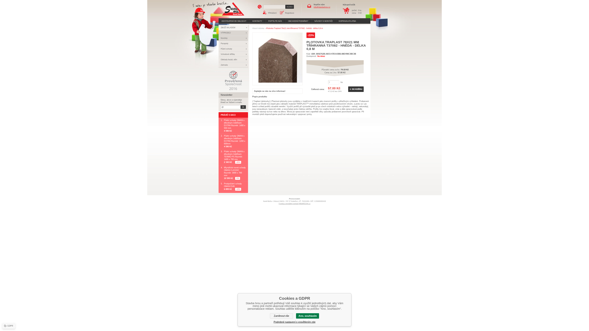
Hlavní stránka (258, 28)
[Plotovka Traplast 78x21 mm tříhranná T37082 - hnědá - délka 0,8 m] (277, 82)
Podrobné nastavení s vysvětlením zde (295, 322)
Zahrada (224, 65)
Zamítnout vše (281, 316)
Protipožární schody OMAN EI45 (233, 185)
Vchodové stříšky (228, 54)
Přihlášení (272, 13)
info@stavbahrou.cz (322, 7)
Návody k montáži (323, 21)
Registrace (289, 13)
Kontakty (257, 21)
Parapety (224, 43)
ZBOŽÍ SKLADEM (228, 28)
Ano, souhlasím (307, 316)
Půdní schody (226, 49)
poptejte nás (275, 21)
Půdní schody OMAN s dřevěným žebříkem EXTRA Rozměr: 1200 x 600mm (234, 140)
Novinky (224, 38)
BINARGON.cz (304, 204)
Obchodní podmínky (298, 21)
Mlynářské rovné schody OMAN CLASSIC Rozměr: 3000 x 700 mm (235, 171)
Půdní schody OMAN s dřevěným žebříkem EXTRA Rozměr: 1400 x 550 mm (234, 124)
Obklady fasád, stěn (229, 60)
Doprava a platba (347, 21)
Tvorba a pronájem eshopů (289, 204)
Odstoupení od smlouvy (233, 21)
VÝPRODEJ (226, 33)
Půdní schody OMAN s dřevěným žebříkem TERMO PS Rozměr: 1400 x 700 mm (234, 155)
